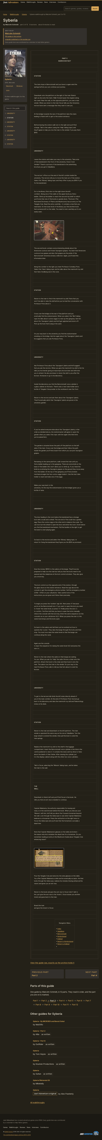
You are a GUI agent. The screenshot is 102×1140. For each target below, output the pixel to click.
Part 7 (88, 1001)
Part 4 (62, 1001)
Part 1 (35, 1001)
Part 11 (66, 1005)
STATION (10, 118)
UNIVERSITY (11, 113)
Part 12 (75, 1005)
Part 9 (47, 1005)
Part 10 (56, 1005)
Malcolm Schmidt (12, 33)
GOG (7, 90)
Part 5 (70, 1001)
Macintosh (9, 86)
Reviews (40, 2)
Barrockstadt (61, 934)
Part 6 (79, 1001)
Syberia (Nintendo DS (41, 1080)
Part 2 (44, 1001)
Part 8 (38, 1005)
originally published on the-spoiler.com (17, 39)
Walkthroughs (31, 2)
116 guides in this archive (13, 36)
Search (95, 8)
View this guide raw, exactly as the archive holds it (52, 963)
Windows (19, 86)
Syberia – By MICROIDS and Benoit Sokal (48, 1021)
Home (5, 14)
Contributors (62, 2)
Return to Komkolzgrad (65, 941)
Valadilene (60, 931)
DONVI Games (9, 1131)
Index (59, 929)
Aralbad (60, 939)
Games (23, 2)
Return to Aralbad (63, 944)
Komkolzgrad (61, 936)
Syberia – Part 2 (39, 1031)
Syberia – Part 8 (39, 1041)
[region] (64, 504)
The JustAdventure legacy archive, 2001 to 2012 (17, 1135)
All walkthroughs (37, 1102)
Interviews (52, 2)
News (46, 2)
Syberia (24, 14)
